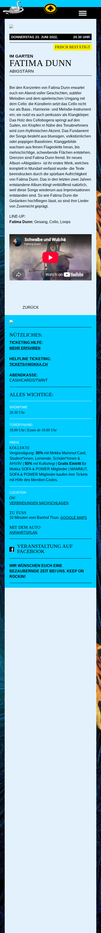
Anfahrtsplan (23, 532)
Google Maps (73, 518)
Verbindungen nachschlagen (39, 503)
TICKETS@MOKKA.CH (28, 364)
